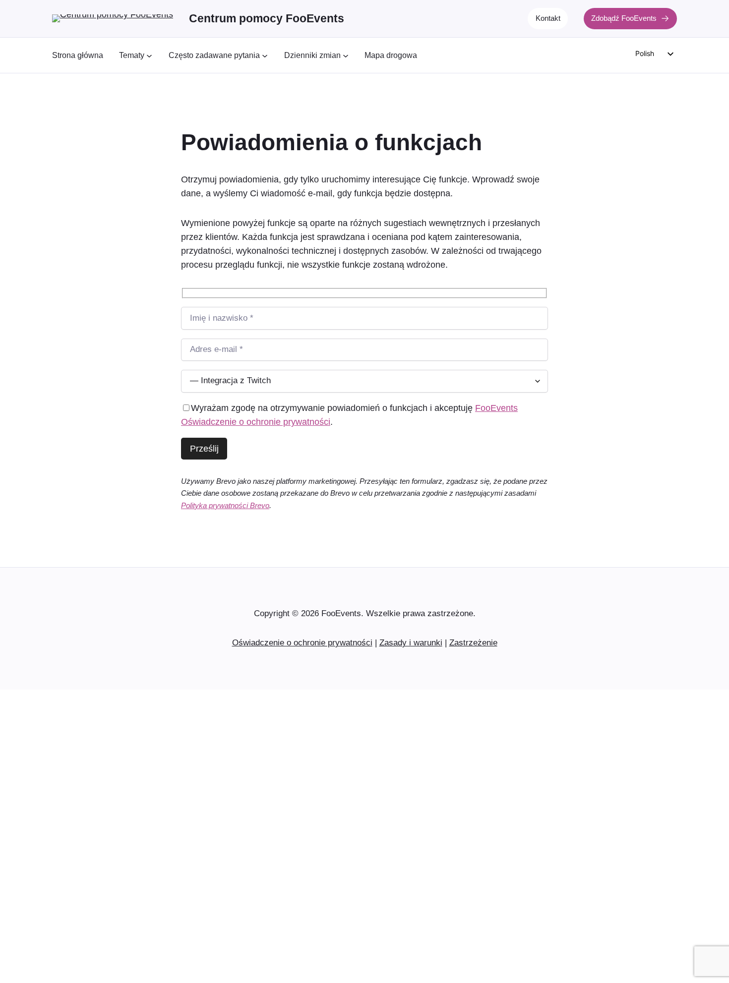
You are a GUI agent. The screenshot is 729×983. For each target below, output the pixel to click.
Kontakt (548, 18)
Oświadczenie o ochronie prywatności (302, 642)
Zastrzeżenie (473, 642)
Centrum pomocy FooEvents (266, 18)
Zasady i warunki (410, 642)
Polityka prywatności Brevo (225, 505)
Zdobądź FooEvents (624, 18)
